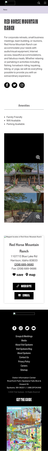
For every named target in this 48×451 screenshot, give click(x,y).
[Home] (10, 3)
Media (24, 340)
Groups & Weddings (24, 336)
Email (26, 295)
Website (26, 286)
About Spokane (24, 353)
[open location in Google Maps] (23, 237)
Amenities (24, 105)
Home (5, 10)
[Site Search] (39, 3)
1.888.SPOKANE (33, 387)
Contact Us (24, 357)
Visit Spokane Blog (24, 348)
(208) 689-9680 (24, 264)
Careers (24, 365)
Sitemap (24, 369)
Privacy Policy (24, 361)
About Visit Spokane (24, 344)
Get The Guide (24, 400)
